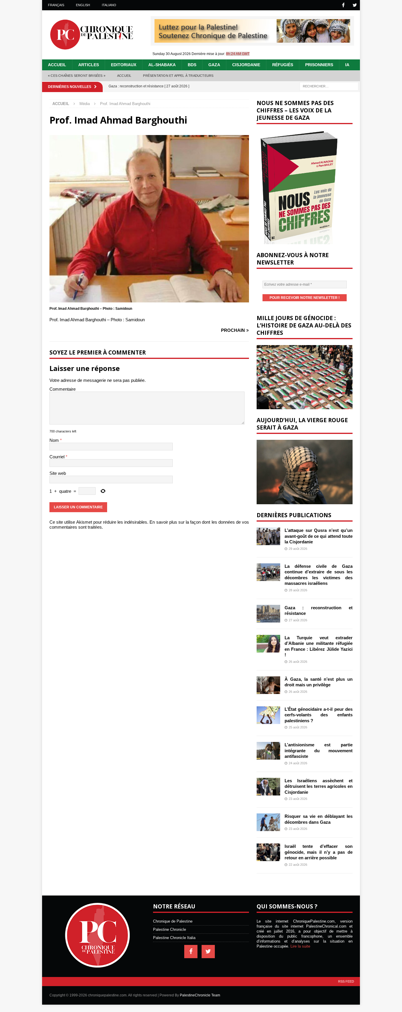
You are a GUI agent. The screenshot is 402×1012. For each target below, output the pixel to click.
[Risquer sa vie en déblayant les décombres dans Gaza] (268, 822)
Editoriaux (123, 64)
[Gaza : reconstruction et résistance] (268, 613)
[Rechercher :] (329, 85)
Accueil (57, 64)
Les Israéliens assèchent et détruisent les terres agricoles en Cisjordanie (319, 786)
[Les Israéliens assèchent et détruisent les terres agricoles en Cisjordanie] (268, 786)
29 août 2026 (298, 548)
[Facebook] (343, 5)
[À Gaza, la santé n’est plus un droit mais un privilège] (268, 685)
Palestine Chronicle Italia (174, 938)
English (83, 5)
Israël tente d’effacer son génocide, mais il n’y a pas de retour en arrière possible (319, 852)
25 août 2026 (298, 727)
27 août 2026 (298, 620)
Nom (54, 440)
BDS (192, 64)
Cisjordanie (246, 64)
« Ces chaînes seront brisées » (76, 75)
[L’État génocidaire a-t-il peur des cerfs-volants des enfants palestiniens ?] (268, 715)
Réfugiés (282, 64)
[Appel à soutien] (252, 40)
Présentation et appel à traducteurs (178, 75)
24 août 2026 (298, 763)
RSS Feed (346, 981)
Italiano (109, 5)
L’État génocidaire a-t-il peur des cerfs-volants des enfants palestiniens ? (319, 715)
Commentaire (62, 389)
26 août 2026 (298, 661)
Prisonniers (319, 64)
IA (347, 64)
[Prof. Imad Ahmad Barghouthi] (149, 299)
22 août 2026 (298, 864)
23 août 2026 (298, 798)
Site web (57, 473)
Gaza (214, 64)
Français (56, 5)
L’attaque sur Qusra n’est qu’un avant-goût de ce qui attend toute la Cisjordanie (319, 536)
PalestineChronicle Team (200, 995)
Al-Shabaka (162, 64)
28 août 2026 (298, 590)
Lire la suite (300, 946)
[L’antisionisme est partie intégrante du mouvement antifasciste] (268, 751)
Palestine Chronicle (169, 929)
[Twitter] (355, 5)
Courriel (57, 456)
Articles (88, 64)
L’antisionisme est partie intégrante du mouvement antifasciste (319, 750)
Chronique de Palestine (172, 921)
